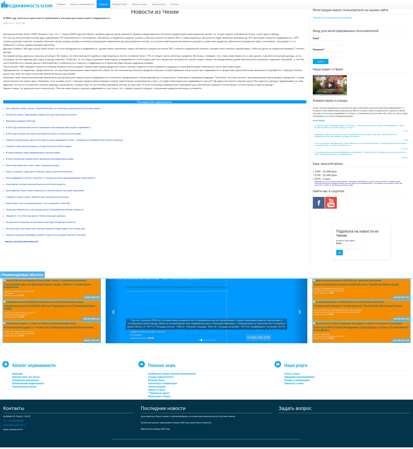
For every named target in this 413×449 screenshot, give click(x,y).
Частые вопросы (157, 386)
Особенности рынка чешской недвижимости (172, 373)
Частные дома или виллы (26, 376)
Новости (103, 4)
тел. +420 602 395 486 (13, 420)
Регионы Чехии (156, 380)
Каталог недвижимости (82, 4)
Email (316, 38)
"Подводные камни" (159, 393)
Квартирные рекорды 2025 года (155, 428)
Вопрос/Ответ (120, 4)
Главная (60, 4)
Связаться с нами (293, 383)
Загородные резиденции (25, 380)
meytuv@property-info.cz (14, 424)
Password (319, 49)
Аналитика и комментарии (162, 383)
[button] (113, 311)
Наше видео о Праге (159, 396)
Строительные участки (24, 386)
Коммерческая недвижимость (28, 383)
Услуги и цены (292, 373)
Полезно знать (139, 4)
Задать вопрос (295, 407)
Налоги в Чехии (156, 389)
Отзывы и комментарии (297, 380)
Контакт (174, 4)
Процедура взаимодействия (299, 376)
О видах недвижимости (160, 376)
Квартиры (17, 373)
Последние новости (163, 407)
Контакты (13, 407)
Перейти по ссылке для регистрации (332, 17)
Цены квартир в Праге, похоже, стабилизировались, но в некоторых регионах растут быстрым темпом (188, 416)
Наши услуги (159, 4)
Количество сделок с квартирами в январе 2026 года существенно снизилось (176, 422)
